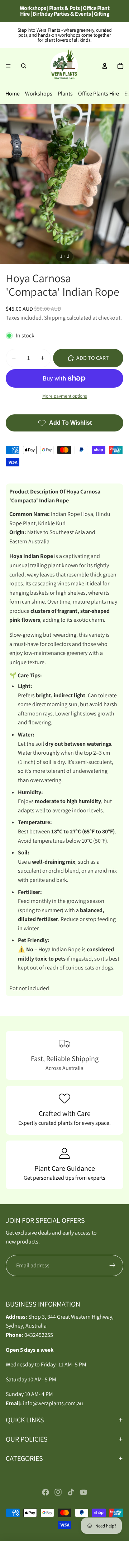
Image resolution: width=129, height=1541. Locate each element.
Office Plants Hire (98, 93)
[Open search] (24, 66)
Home (12, 93)
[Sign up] (112, 1265)
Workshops (38, 93)
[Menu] (8, 66)
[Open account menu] (105, 66)
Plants (65, 93)
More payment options (64, 396)
